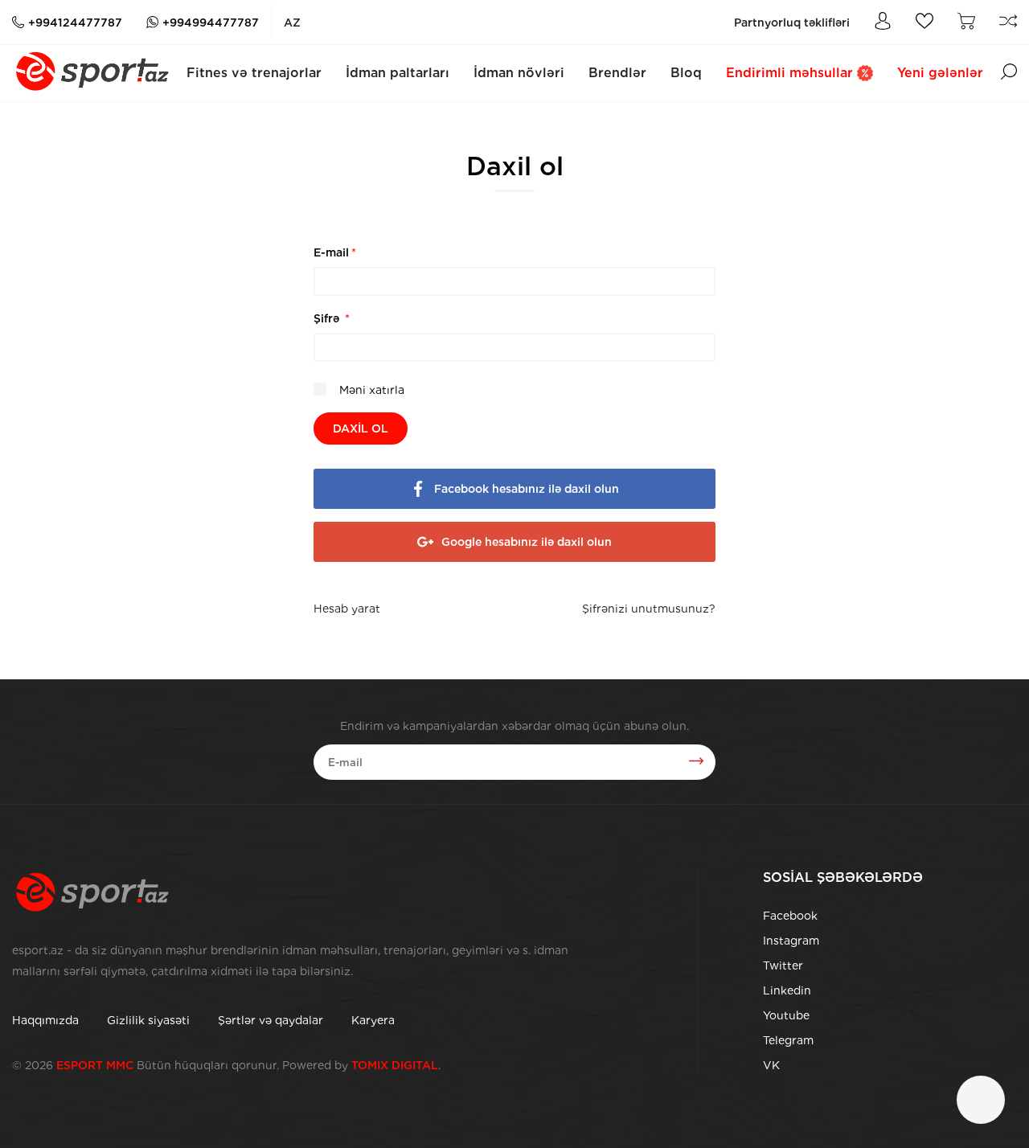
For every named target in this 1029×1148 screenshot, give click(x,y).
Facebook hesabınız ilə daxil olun (526, 488)
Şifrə (332, 318)
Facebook (790, 915)
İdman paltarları (397, 72)
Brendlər (617, 72)
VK (771, 1065)
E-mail (335, 252)
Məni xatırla (370, 389)
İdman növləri (519, 72)
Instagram (791, 940)
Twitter (783, 965)
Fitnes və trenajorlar (254, 72)
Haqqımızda (45, 1020)
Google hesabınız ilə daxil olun (526, 541)
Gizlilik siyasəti (148, 1020)
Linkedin (787, 990)
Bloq (686, 72)
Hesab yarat (347, 608)
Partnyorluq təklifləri (792, 22)
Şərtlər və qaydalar (270, 1020)
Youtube (786, 1015)
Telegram (788, 1040)
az (292, 22)
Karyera (373, 1020)
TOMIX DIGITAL (394, 1065)
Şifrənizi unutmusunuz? (648, 608)
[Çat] (981, 1100)
